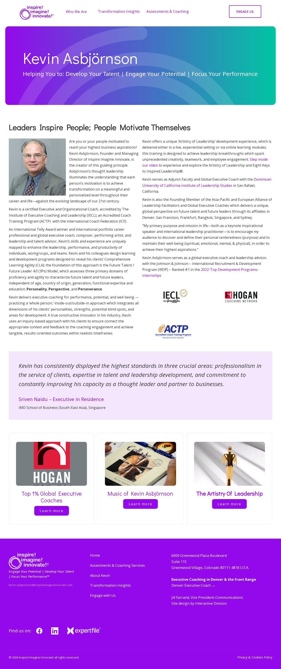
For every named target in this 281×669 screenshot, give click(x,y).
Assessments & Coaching (167, 11)
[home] (37, 12)
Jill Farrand (180, 597)
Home (95, 555)
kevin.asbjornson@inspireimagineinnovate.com (40, 585)
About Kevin (100, 575)
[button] (79, 11)
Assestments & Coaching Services (117, 565)
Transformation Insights (119, 11)
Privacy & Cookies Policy (254, 657)
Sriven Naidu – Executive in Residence (61, 399)
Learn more (51, 510)
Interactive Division (211, 603)
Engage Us (245, 11)
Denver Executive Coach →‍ (193, 585)
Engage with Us (103, 595)
